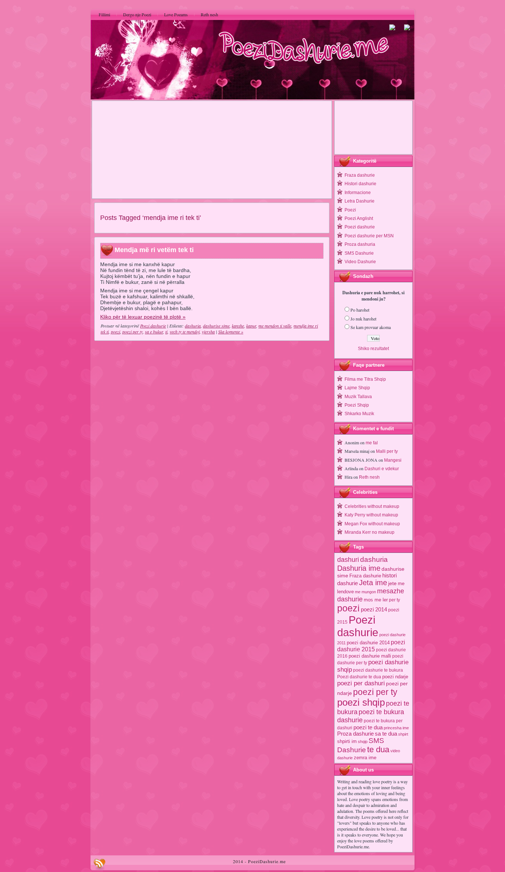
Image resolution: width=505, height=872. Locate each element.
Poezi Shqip (357, 405)
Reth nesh (369, 477)
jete (392, 583)
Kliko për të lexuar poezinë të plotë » (143, 317)
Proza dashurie (355, 733)
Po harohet (359, 310)
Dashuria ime (358, 568)
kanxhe (238, 326)
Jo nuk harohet (363, 319)
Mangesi (392, 460)
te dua (378, 749)
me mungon (365, 592)
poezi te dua (368, 727)
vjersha (208, 332)
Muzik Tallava (358, 396)
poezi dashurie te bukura (378, 670)
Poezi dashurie (153, 326)
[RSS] (99, 864)
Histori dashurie (360, 183)
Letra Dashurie (359, 201)
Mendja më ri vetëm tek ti (154, 250)
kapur (251, 326)
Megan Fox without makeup (372, 523)
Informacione (358, 192)
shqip (362, 741)
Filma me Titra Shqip (365, 379)
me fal (372, 442)
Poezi (350, 210)
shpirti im (347, 741)
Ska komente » (230, 332)
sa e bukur (154, 332)
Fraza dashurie (360, 175)
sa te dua (386, 734)
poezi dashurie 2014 (368, 642)
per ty (394, 600)
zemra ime (365, 757)
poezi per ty (132, 332)
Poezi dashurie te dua (359, 676)
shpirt (403, 734)
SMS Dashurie (359, 253)
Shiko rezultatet (373, 348)
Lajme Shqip (357, 387)
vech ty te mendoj (185, 332)
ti (166, 332)
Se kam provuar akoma (370, 327)
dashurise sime (216, 326)
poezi (115, 332)
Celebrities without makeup (372, 506)
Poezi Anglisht (359, 218)
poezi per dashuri (361, 683)
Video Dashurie (360, 261)
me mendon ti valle (274, 326)
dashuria (193, 326)
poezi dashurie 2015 (371, 645)
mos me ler (376, 600)
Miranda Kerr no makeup (369, 532)
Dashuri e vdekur (382, 468)
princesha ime (396, 728)
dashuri (348, 559)
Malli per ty (387, 451)
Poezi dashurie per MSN (369, 235)
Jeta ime (373, 582)
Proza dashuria (360, 244)
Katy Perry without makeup (371, 515)
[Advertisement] (211, 150)
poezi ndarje (395, 676)
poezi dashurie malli (370, 656)
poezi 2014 (374, 609)
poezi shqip (361, 702)
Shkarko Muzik (359, 413)
